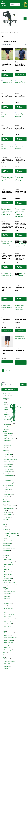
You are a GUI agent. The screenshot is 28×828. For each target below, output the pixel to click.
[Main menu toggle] (25, 18)
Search (3, 382)
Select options (5, 74)
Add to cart (20, 74)
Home (2, 32)
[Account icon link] (22, 4)
